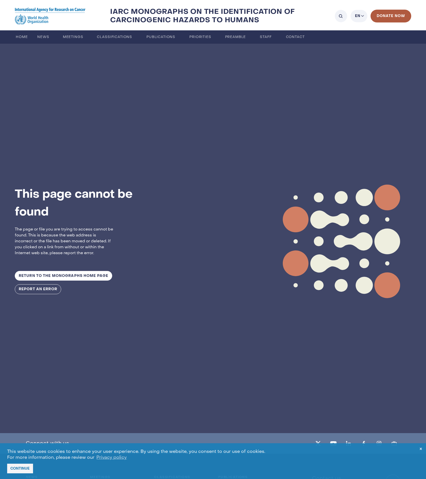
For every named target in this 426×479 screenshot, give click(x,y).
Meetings (73, 37)
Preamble (235, 37)
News (43, 37)
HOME (22, 37)
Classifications (114, 37)
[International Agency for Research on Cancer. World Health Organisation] (50, 15)
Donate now (391, 16)
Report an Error (38, 289)
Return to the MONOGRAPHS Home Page (63, 275)
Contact (295, 37)
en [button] (357, 16)
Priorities (200, 37)
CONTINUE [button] (20, 468)
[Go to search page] (341, 16)
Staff (265, 37)
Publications (160, 37)
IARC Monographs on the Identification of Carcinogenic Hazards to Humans (202, 16)
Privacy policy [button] (111, 458)
